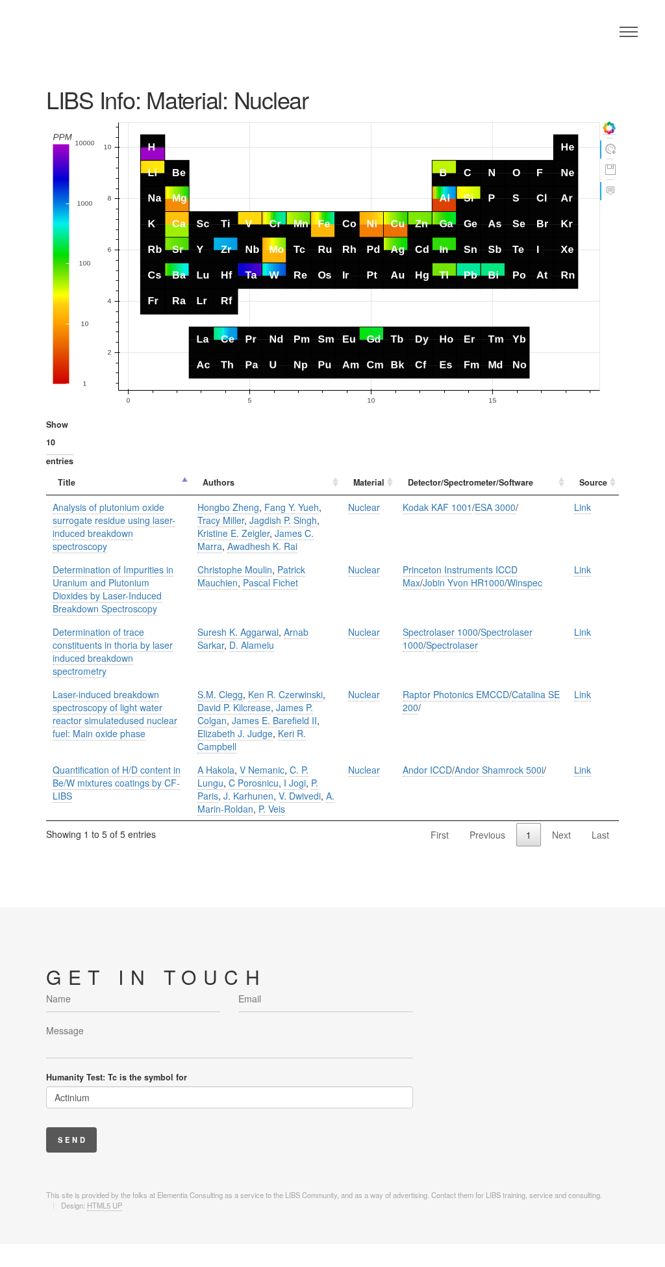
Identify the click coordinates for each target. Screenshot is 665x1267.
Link (582, 507)
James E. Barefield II (274, 720)
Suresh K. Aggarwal (238, 631)
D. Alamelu (251, 644)
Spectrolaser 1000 (440, 631)
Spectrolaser (452, 644)
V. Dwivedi (300, 795)
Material (368, 482)
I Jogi (295, 782)
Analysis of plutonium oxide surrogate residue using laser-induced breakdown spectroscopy (114, 527)
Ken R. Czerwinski (285, 694)
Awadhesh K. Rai (262, 546)
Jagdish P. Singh (283, 520)
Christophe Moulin (234, 569)
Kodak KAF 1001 (437, 507)
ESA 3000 (495, 507)
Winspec (524, 582)
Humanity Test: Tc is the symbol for (116, 1077)
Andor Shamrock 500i (499, 769)
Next (561, 834)
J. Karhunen (248, 795)
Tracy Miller (220, 520)
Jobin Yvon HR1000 (464, 582)
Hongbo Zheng (228, 507)
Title (66, 482)
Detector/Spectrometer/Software (470, 482)
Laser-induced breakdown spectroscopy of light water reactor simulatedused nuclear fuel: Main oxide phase (115, 714)
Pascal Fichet (270, 582)
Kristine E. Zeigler (233, 533)
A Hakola (215, 769)
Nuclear (364, 507)
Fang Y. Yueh (291, 507)
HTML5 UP (104, 1205)
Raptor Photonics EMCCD (456, 694)
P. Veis (271, 808)
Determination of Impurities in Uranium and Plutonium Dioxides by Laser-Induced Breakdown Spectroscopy (113, 589)
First (440, 834)
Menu (628, 32)
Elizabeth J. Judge (235, 733)
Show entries (59, 443)
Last (600, 834)
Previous (487, 834)
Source (593, 482)
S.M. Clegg (220, 694)
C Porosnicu (254, 782)
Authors (218, 482)
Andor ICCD (427, 769)
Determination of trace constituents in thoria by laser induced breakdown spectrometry (113, 651)
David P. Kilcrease (234, 707)
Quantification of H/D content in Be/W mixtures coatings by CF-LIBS (117, 782)
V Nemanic (262, 769)
